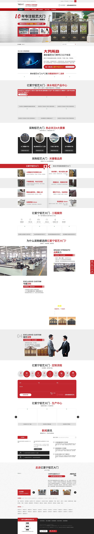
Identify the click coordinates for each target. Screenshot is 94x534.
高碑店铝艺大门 (25, 513)
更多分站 (72, 1)
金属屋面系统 (51, 501)
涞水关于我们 (47, 9)
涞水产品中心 (27, 9)
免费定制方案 (25, 394)
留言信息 (21, 386)
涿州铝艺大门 (65, 511)
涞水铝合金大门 (38, 501)
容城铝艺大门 (71, 509)
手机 (39, 382)
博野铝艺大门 (55, 511)
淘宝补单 (65, 501)
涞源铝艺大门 (20, 511)
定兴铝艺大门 (55, 509)
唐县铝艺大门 (60, 509)
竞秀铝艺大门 (20, 509)
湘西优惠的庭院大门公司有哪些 (60, 440)
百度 (18, 501)
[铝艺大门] (21, 5)
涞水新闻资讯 (40, 9)
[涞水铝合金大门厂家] (42, 492)
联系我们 (67, 1)
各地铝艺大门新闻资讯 (70, 527)
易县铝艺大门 (35, 511)
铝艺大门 (23, 44)
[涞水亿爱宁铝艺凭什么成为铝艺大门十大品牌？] (24, 442)
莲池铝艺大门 (25, 509)
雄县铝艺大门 (60, 511)
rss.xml (43, 527)
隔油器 (75, 501)
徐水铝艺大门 (50, 509)
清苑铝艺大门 (35, 509)
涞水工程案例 (34, 9)
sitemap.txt (64, 527)
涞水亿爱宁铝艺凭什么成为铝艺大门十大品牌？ (41, 442)
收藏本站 (62, 1)
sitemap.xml (52, 527)
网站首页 (20, 9)
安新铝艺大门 (30, 511)
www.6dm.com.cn (54, 525)
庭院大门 (58, 501)
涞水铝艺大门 (22, 501)
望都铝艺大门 (25, 511)
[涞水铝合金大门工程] (67, 492)
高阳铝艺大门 (65, 509)
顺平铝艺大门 (50, 511)
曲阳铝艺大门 (40, 511)
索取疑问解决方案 (24, 150)
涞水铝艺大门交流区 (45, 501)
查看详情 (38, 449)
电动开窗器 (26, 501)
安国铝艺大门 (20, 513)
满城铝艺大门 (30, 509)
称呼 (20, 382)
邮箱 (57, 382)
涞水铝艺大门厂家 (32, 501)
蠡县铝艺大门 (45, 511)
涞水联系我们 (53, 9)
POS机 (55, 501)
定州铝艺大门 (71, 511)
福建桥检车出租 (70, 501)
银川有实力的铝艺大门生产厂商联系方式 (62, 446)
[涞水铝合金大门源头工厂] (54, 492)
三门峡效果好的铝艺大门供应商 (60, 452)
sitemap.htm (61, 527)
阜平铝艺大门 (45, 509)
